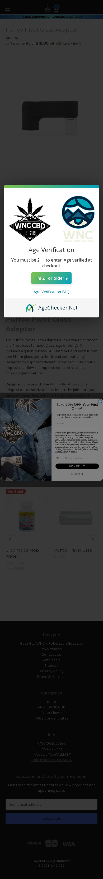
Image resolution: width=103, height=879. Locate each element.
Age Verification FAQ (51, 291)
